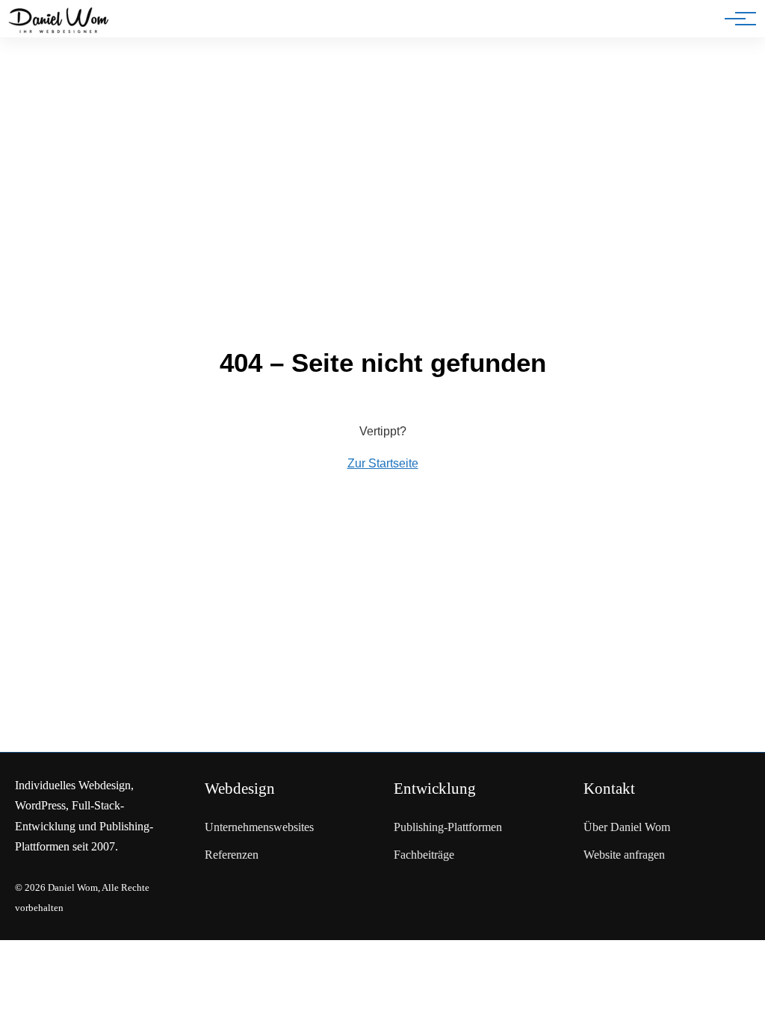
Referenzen (231, 854)
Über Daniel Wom (626, 827)
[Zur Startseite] (58, 22)
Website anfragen (624, 854)
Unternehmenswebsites (259, 827)
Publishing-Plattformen (448, 827)
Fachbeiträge (424, 854)
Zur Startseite (382, 463)
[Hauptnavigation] (735, 18)
